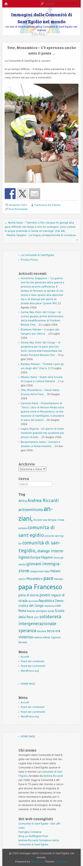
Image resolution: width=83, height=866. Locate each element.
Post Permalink (18, 209)
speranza (27, 630)
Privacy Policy (29, 259)
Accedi (25, 656)
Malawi (55, 571)
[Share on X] (22, 193)
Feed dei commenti (33, 666)
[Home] (6, 4)
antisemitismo (30, 509)
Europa (35, 557)
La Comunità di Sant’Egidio (37, 255)
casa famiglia (49, 519)
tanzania (41, 631)
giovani (34, 564)
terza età (53, 631)
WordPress (37, 861)
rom (58, 605)
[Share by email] (34, 193)
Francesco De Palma (47, 205)
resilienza (49, 605)
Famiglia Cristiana (29, 832)
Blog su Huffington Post (33, 836)
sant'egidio (41, 611)
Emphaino (61, 861)
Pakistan (58, 579)
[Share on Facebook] (10, 193)
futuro (56, 557)
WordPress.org (30, 670)
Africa (22, 501)
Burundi (37, 519)
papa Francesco (40, 586)
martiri (22, 579)
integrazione (36, 571)
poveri (44, 595)
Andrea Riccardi (43, 500)
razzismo (33, 601)
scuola (51, 611)
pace (48, 578)
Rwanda (31, 611)
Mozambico (35, 578)
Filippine (47, 557)
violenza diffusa (41, 637)
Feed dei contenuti (32, 661)
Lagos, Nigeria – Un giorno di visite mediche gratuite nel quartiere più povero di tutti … (42, 433)
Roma (22, 610)
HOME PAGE (28, 683)
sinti (36, 617)
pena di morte (28, 595)
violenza (25, 636)
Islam (47, 571)
